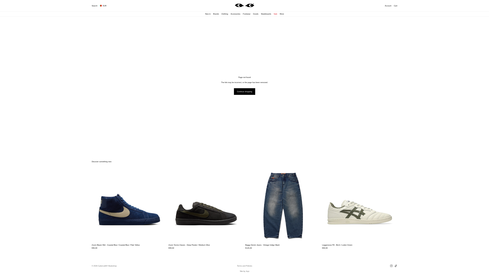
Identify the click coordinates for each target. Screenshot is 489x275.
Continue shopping (244, 92)
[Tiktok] (395, 265)
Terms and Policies (244, 266)
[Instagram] (391, 265)
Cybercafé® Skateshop (107, 266)
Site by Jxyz (244, 271)
